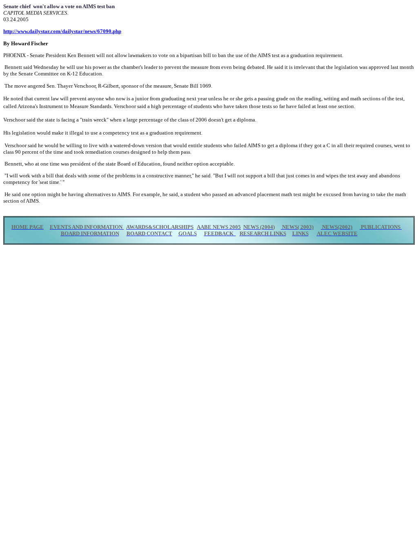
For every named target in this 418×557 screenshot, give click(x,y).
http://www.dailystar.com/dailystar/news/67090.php (62, 31)
